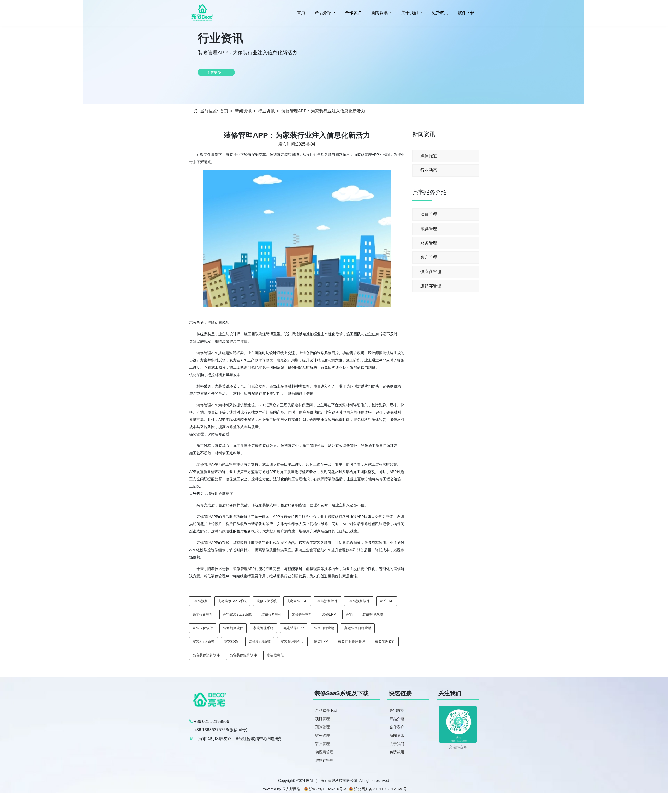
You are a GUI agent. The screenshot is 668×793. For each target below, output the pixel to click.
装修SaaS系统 (260, 642)
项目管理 (428, 214)
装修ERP (329, 614)
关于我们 (397, 744)
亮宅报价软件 (203, 614)
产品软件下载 (326, 710)
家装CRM (231, 642)
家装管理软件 (385, 642)
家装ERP (321, 642)
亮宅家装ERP (297, 601)
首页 (300, 12)
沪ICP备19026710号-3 (327, 789)
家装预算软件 (327, 601)
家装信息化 (275, 655)
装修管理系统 (372, 614)
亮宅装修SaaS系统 (232, 601)
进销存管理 (430, 286)
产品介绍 (397, 719)
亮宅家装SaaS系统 (237, 614)
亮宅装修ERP (293, 628)
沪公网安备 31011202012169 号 (380, 789)
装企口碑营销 (324, 628)
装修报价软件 (271, 614)
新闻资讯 (243, 111)
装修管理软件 (302, 614)
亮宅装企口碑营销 (357, 628)
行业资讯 (266, 111)
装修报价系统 (267, 601)
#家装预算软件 (359, 601)
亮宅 (349, 614)
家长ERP (386, 601)
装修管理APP (207, 353)
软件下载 (465, 12)
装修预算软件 (233, 628)
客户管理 (428, 257)
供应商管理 (430, 271)
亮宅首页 (397, 710)
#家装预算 (200, 601)
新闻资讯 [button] (379, 12)
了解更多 (214, 72)
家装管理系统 (263, 628)
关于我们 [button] (409, 12)
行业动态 (428, 170)
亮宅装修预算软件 (206, 655)
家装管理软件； (292, 642)
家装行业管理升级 (351, 642)
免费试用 (439, 12)
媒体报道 (428, 156)
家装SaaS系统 (203, 642)
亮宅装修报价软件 (243, 655)
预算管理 (428, 228)
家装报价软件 (203, 628)
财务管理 (428, 243)
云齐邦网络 (291, 789)
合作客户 (353, 12)
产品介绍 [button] (323, 12)
